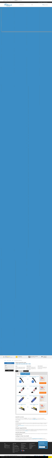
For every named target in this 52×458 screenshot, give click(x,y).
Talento (30, 124)
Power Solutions (4, 265)
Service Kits (3, 335)
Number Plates (4, 318)
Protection (28, 344)
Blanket (41, 268)
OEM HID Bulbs (4, 57)
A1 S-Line (30, 87)
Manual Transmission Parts (5, 334)
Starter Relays (16, 315)
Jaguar (17, 277)
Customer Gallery (15, 445)
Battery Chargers (29, 268)
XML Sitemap (15, 455)
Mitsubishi (17, 285)
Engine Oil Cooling (17, 331)
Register (41, 2)
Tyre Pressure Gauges (43, 253)
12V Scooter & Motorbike (5, 19)
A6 (29, 93)
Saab (17, 290)
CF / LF (30, 117)
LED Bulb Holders (4, 43)
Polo (29, 238)
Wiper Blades (4, 67)
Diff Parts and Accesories (5, 330)
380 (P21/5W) (41, 16)
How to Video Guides (15, 446)
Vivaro (30, 220)
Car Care (3, 248)
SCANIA (28, 195)
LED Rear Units (4, 87)
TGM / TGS (30, 145)
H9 (27, 61)
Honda (17, 273)
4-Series (30, 196)
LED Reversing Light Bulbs (5, 39)
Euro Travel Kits (42, 261)
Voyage (30, 246)
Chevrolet (17, 265)
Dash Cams (3, 263)
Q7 (29, 97)
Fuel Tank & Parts (42, 325)
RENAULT (28, 183)
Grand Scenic (31, 186)
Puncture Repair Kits (42, 252)
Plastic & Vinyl (29, 255)
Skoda (17, 292)
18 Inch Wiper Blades (30, 75)
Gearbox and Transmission (5, 311)
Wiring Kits (41, 102)
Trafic (29, 190)
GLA (29, 157)
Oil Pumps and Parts (30, 319)
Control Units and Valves (18, 329)
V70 (29, 226)
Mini (29, 165)
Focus (29, 128)
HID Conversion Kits (4, 58)
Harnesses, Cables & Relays (43, 57)
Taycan (30, 181)
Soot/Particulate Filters (43, 317)
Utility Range (41, 101)
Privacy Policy (11, 455)
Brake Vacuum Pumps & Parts (44, 307)
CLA (29, 152)
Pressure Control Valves (43, 327)
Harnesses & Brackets (5, 91)
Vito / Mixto (30, 163)
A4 (29, 91)
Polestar (17, 287)
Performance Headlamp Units (6, 85)
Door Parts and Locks (43, 329)
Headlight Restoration (5, 253)
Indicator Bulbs (4, 11)
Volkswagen (16, 85)
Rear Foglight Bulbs (4, 12)
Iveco (28, 134)
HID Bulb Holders (42, 59)
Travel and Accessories (5, 353)
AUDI (28, 85)
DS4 (29, 120)
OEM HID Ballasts (42, 62)
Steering (3, 314)
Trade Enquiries (23, 445)
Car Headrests (4, 266)
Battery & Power (4, 300)
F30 (29, 103)
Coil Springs (41, 334)
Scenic (30, 189)
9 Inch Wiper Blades (30, 68)
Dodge (17, 270)
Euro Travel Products (42, 262)
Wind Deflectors (4, 261)
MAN (27, 143)
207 (29, 172)
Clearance (3, 349)
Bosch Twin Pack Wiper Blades (44, 70)
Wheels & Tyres (29, 252)
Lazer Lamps (4, 89)
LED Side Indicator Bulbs (5, 40)
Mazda (17, 282)
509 (2, 55)
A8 (29, 95)
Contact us (5, 444)
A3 (29, 88)
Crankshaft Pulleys (29, 313)
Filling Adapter (4, 331)
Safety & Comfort (4, 267)
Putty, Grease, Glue (29, 345)
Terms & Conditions (6, 455)
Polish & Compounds (30, 250)
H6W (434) (41, 34)
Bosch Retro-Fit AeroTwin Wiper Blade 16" (21, 386)
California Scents (17, 249)
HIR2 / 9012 (16, 33)
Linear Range (41, 98)
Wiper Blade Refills (42, 74)
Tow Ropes (28, 274)
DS (16, 271)
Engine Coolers (17, 330)
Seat (28, 198)
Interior (3, 313)
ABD (15, 71)
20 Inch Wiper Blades (30, 76)
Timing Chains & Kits (17, 307)
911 (29, 178)
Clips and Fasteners (30, 305)
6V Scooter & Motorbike (5, 20)
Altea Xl (30, 199)
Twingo (30, 193)
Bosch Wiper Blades (17, 68)
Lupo (29, 237)
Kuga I (30, 130)
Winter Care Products (5, 254)
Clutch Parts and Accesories (6, 329)
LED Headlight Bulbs (4, 32)
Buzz (29, 231)
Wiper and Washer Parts (5, 316)
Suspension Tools (42, 339)
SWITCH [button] (9, 370)
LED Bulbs (3, 31)
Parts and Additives (42, 315)
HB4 (15, 15)
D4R (15, 62)
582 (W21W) (28, 18)
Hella (15, 72)
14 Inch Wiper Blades (30, 72)
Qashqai (30, 169)
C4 (29, 111)
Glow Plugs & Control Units (30, 329)
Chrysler (17, 266)
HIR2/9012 (28, 65)
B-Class (30, 151)
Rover (17, 289)
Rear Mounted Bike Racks (30, 262)
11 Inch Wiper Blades (30, 69)
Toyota (17, 295)
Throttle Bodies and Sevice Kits (31, 322)
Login (39, 2)
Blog (13, 444)
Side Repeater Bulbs (4, 16)
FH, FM (29, 223)
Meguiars (41, 249)
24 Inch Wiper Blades (30, 79)
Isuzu (17, 276)
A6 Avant (30, 94)
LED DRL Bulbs (4, 35)
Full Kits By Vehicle (17, 260)
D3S (15, 61)
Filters (3, 309)
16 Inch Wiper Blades (30, 73)
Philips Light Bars (4, 90)
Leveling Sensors (42, 335)
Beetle (30, 230)
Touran (30, 242)
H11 (40, 8)
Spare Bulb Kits (42, 263)
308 (29, 174)
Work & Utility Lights (42, 95)
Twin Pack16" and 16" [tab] (18, 374)
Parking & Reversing (4, 264)
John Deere (28, 139)
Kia (16, 279)
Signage (3, 319)
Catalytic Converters (43, 310)
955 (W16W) (16, 23)
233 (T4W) (41, 13)
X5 (29, 105)
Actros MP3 (30, 149)
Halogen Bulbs (4, 7)
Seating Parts (42, 330)
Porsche (28, 177)
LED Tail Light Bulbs (4, 37)
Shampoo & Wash (29, 249)
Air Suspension (42, 333)
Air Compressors (42, 251)
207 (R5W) (41, 12)
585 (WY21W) (29, 19)
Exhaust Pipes (42, 312)
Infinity (17, 275)
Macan (30, 180)
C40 (29, 222)
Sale (2, 347)
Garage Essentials (4, 317)
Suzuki (17, 294)
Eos (29, 233)
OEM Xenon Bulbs (4, 352)
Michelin (16, 69)
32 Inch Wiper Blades (30, 83)
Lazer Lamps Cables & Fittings (44, 104)
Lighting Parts (4, 320)
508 (29, 175)
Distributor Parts (29, 328)
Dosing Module (42, 311)
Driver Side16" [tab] (22, 374)
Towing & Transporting (5, 268)
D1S (15, 58)
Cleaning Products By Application (6, 250)
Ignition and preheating (5, 312)
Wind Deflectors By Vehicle (43, 260)
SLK (29, 159)
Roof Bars (3, 260)
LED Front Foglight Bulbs (5, 33)
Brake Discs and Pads (43, 305)
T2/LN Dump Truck (31, 161)
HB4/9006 (28, 64)
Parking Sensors (42, 265)
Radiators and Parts (17, 333)
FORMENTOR (30, 115)
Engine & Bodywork (29, 257)
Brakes (3, 306)
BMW (28, 99)
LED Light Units (4, 351)
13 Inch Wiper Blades (30, 71)
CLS (29, 154)
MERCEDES (28, 147)
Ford (28, 126)
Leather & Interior (29, 254)
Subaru (17, 293)
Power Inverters (4, 303)
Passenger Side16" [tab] (27, 374)
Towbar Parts (4, 315)
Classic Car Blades (42, 73)
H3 (27, 8)
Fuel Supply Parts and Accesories (44, 324)
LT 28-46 (30, 236)
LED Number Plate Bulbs (5, 38)
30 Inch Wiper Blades (30, 82)
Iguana (16, 70)
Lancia (28, 140)
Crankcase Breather (30, 312)
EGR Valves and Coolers (30, 314)
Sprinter (30, 160)
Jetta (29, 235)
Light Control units (42, 342)
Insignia (30, 219)
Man (16, 281)
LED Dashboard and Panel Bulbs (6, 41)
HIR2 (15, 16)
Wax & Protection (29, 251)
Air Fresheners (4, 249)
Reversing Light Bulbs (5, 15)
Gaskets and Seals (29, 315)
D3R (15, 60)
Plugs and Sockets (17, 314)
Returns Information (7, 446)
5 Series (30, 101)
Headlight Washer (17, 341)
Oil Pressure (28, 318)
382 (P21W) (28, 16)
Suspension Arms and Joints (44, 338)
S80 (29, 224)
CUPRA (28, 114)
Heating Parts (16, 332)
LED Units (3, 42)
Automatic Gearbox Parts (5, 328)
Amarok (30, 229)
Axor (29, 150)
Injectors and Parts (42, 314)
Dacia (17, 268)
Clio (29, 184)
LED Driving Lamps (42, 94)
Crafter (30, 232)
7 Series (30, 102)
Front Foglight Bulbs (4, 8)
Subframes (41, 337)
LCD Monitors (42, 264)
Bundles (28, 256)
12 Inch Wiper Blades (30, 70)
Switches (16, 316)
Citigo (29, 206)
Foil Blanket (41, 270)
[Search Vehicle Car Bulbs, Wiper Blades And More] (32, 4)
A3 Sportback (30, 90)
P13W (28, 43)
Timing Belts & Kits (17, 305)
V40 (29, 225)
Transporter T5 (31, 244)
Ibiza (29, 201)
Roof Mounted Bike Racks (30, 263)
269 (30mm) (41, 52)
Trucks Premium (31, 192)
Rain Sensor (16, 342)
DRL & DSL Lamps (42, 93)
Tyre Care (3, 251)
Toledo (30, 204)
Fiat (27, 123)
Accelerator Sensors (17, 310)
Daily (29, 135)
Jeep (17, 278)
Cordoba (30, 200)
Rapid (29, 211)
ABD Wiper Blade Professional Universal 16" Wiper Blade (21, 376)
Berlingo (30, 109)
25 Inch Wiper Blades (30, 80)
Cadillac (17, 264)
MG (16, 283)
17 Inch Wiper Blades (30, 74)
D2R (15, 59)
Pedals (28, 306)
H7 (27, 10)
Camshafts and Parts (30, 311)
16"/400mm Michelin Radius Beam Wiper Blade (21, 396)
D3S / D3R (16, 41)
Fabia (29, 208)
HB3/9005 (28, 63)
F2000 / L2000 (31, 144)
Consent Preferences (7, 447)
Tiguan (30, 241)
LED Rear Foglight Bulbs (5, 36)
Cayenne (30, 179)
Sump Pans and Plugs (30, 321)
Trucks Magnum (31, 191)
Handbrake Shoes (42, 308)
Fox (29, 234)
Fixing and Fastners (30, 341)
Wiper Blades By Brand (5, 68)
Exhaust (3, 308)
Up (29, 245)
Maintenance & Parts (5, 304)
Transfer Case (4, 336)
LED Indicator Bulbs (4, 34)
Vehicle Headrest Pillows (43, 271)
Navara (30, 168)
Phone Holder (42, 274)
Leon (29, 202)
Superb (30, 213)
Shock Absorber (42, 336)
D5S (15, 63)
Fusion (30, 129)
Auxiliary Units (4, 88)
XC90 (29, 227)
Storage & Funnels (29, 346)
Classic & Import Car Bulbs (5, 18)
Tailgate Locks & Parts (43, 331)
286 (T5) (3, 54)
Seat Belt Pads (42, 272)
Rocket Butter (42, 250)
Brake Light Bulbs (4, 13)
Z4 (29, 107)
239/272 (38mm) (17, 48)
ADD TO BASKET (43, 392)
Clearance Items (23, 446)
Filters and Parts (4, 332)
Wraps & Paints (4, 255)
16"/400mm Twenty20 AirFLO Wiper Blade (21, 404)
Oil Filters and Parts (42, 320)
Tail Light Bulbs (4, 14)
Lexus (17, 280)
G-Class (30, 155)
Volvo (17, 297)
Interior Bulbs (4, 17)
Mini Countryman (31, 166)
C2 (29, 110)
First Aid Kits (41, 269)
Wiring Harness (17, 317)
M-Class (30, 158)
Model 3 (30, 216)
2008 (29, 171)
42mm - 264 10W (4, 29)
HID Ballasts (41, 58)
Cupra (17, 267)
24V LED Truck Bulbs (4, 44)
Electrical (3, 307)
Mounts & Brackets (42, 99)
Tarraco (30, 203)
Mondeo (30, 131)
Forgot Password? (45, 2)
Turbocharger (29, 323)
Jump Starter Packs (4, 302)
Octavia (30, 210)
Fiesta (29, 127)
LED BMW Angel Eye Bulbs (18, 54)
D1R (15, 57)
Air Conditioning (17, 328)
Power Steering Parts (30, 334)
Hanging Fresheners (17, 250)
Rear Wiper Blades (42, 69)
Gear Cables (4, 333)
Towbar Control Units (5, 341)
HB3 (15, 38)
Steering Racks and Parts (30, 336)
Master (30, 187)
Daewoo (17, 269)
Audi (40, 89)
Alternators (16, 311)
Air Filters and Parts (42, 318)
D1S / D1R (16, 40)
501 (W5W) (41, 14)
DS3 (29, 113)
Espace (30, 185)
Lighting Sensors (42, 343)
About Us (22, 444)
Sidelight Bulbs (4, 10)
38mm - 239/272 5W (4, 28)
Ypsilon (30, 141)
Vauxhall (28, 218)
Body (3, 305)
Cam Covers (29, 310)
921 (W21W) (41, 24)
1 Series (30, 100)
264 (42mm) (16, 49)
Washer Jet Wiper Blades (43, 71)
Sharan (30, 240)
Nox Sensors (41, 326)
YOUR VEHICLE (9, 363)
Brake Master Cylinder (43, 306)
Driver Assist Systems (17, 313)
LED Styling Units (17, 55)
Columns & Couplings (30, 333)
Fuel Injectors (42, 323)
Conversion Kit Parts (4, 59)
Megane (30, 188)
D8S (15, 64)
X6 (29, 106)
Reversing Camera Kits (43, 266)
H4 (27, 9)
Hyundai (17, 274)
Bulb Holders (41, 341)
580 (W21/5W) (29, 22)
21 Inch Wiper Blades (30, 77)
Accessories (29, 261)
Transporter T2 (31, 243)
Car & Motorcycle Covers (5, 252)
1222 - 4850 (30, 148)
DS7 (29, 121)
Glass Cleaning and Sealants (31, 253)
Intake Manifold (29, 317)
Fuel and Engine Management (6, 310)
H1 (27, 32)
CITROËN (28, 108)
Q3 (29, 96)
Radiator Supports (29, 307)
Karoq (29, 209)
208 (29, 173)
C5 (29, 112)
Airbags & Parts (42, 328)
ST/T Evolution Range (43, 100)
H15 (15, 14)
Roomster (30, 212)
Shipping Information (7, 445)
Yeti (29, 214)
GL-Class (30, 156)
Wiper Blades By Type (5, 69)
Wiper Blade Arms (42, 72)
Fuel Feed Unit (42, 322)
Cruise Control (17, 312)
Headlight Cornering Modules (44, 61)
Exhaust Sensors (42, 313)
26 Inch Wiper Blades (30, 81)
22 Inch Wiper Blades (30, 78)
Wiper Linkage (16, 343)
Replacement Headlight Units (6, 86)
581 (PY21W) (41, 37)
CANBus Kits (41, 97)
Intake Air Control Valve (30, 316)
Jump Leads (29, 269)
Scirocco (30, 239)
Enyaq (30, 207)
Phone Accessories (4, 269)
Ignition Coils (29, 330)
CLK (29, 153)
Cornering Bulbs (4, 9)
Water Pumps (16, 334)
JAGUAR (28, 136)
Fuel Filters (41, 319)
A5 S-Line (30, 92)
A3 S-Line (30, 89)
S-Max (29, 132)
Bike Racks (3, 262)
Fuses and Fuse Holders (30, 342)
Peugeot (17, 286)
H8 (27, 11)
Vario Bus (30, 162)
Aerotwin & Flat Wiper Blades (44, 68)
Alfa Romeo (17, 261)
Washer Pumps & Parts (18, 344)
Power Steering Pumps (30, 335)
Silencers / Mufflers (42, 316)
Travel (3, 259)
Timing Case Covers (17, 306)
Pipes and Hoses (29, 320)
